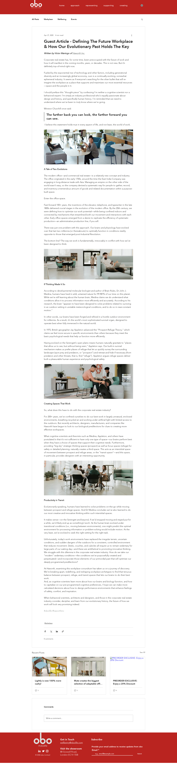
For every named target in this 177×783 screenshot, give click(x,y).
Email (95, 750)
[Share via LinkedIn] (57, 631)
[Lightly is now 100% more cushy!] (49, 666)
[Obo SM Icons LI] (39, 751)
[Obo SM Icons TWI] (43, 751)
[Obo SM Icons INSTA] (47, 751)
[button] (142, 5)
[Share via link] (63, 631)
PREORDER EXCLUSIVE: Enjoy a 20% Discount (125, 682)
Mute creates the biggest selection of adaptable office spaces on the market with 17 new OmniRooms (88, 682)
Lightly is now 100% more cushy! (48, 682)
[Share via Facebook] (45, 631)
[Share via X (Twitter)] (51, 631)
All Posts (35, 19)
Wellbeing (62, 19)
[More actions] (131, 35)
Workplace (48, 19)
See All (142, 652)
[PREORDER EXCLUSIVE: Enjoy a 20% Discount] (127, 666)
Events (74, 19)
